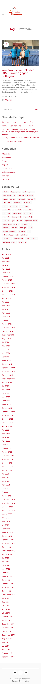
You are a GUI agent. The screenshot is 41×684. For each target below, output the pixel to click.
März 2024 (6, 357)
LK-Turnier (6, 228)
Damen (12, 199)
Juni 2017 (5, 642)
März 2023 (6, 401)
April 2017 (6, 650)
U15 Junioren (7, 238)
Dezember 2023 (8, 368)
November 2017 (8, 628)
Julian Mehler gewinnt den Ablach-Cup (17, 122)
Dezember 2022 (8, 412)
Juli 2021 (5, 474)
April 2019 (6, 569)
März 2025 (6, 316)
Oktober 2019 (7, 547)
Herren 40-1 (17, 210)
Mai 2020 (5, 525)
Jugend (5, 165)
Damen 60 (27, 203)
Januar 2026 (7, 280)
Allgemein (8, 100)
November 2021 (8, 459)
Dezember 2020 (8, 499)
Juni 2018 (5, 602)
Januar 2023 (7, 408)
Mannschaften (7, 168)
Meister (14, 228)
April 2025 (6, 313)
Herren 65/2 (28, 213)
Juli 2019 (5, 558)
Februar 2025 (7, 320)
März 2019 (6, 573)
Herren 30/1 (24, 206)
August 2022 (7, 426)
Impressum (14, 679)
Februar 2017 (7, 653)
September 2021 (8, 466)
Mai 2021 (5, 481)
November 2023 (8, 371)
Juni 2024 (6, 346)
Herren (5, 206)
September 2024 (8, 335)
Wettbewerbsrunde (9, 242)
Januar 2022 (7, 452)
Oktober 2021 (7, 463)
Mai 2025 (5, 309)
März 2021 (6, 488)
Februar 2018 (7, 617)
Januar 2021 (7, 496)
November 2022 (8, 415)
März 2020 (6, 529)
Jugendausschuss (31, 221)
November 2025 (8, 287)
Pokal (30, 228)
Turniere (5, 179)
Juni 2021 (5, 477)
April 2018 (6, 609)
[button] (38, 12)
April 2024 (6, 353)
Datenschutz (25, 679)
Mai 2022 (5, 437)
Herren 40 (6, 210)
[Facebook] (15, 672)
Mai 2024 (5, 349)
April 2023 (6, 397)
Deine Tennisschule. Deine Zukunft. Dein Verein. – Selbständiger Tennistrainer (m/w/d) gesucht (20, 131)
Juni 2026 (6, 262)
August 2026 (7, 254)
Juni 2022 (6, 434)
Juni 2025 (6, 305)
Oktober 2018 (7, 591)
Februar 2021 (7, 492)
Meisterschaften (8, 172)
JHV (13, 221)
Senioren (5, 176)
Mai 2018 (5, 606)
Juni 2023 (6, 390)
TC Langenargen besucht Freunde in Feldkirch (20, 138)
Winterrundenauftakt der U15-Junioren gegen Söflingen (18, 73)
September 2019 (8, 551)
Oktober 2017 (7, 631)
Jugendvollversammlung (11, 224)
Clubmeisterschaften (25, 195)
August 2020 (7, 514)
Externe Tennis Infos (20, 681)
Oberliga (23, 228)
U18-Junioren (18, 238)
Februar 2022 (7, 448)
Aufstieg (5, 192)
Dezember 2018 (8, 584)
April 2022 (6, 441)
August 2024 (7, 338)
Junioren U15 (26, 224)
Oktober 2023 (7, 375)
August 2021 (7, 470)
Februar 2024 (7, 360)
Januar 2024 (7, 364)
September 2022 (8, 423)
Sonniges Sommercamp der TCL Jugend (18, 126)
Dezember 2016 (8, 657)
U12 (17, 235)
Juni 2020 (6, 521)
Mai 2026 (5, 265)
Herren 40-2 (28, 210)
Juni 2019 (5, 562)
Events (4, 161)
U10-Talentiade (8, 235)
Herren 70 (6, 217)
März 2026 (6, 273)
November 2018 (8, 587)
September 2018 (8, 595)
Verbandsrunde (31, 238)
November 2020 (8, 503)
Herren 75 (6, 221)
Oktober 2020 (7, 507)
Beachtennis (7, 157)
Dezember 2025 (8, 284)
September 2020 (8, 510)
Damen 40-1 (7, 203)
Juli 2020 (5, 518)
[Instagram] (26, 672)
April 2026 (6, 269)
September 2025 (8, 294)
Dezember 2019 (8, 540)
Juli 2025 (5, 302)
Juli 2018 (5, 598)
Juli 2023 (5, 386)
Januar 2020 (7, 536)
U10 (29, 231)
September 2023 (8, 379)
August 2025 (7, 298)
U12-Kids (24, 235)
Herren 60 (6, 213)
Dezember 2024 (8, 327)
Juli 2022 (5, 430)
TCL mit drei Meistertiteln (12, 141)
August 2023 (7, 382)
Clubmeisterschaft (9, 195)
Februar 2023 (7, 404)
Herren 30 (13, 206)
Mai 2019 (5, 565)
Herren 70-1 (16, 217)
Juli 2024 (5, 342)
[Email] (20, 672)
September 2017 (8, 635)
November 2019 (8, 543)
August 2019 (7, 554)
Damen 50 (17, 203)
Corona (5, 199)
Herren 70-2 (28, 217)
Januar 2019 (7, 580)
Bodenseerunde (28, 192)
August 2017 (7, 639)
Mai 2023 (5, 393)
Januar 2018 (7, 620)
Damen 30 (21, 199)
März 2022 (6, 444)
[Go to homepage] (12, 12)
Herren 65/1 (17, 213)
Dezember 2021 (8, 455)
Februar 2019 (7, 576)
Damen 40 (31, 199)
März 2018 (6, 613)
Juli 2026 (5, 258)
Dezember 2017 (8, 624)
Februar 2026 (7, 276)
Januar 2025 (7, 324)
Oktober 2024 (7, 331)
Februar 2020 (7, 532)
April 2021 (6, 485)
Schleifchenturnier (9, 231)
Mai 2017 (5, 646)
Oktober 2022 (7, 419)
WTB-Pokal (22, 242)
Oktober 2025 (7, 291)
